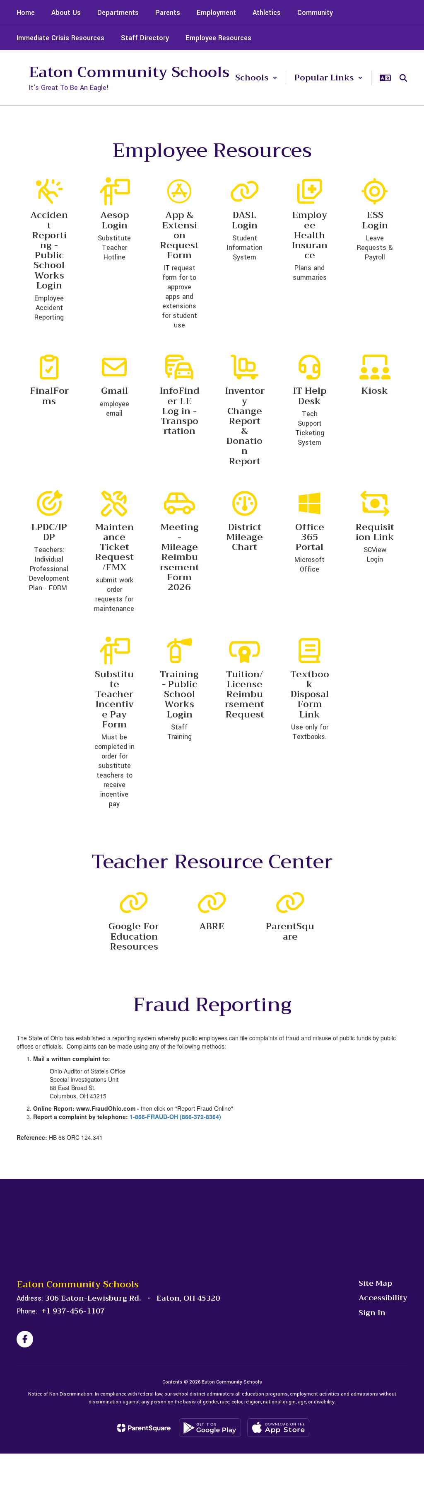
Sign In (372, 1312)
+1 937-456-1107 (73, 1311)
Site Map (375, 1283)
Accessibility (383, 1297)
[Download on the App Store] (278, 1427)
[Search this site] (403, 78)
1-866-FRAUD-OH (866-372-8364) (175, 1116)
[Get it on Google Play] (210, 1427)
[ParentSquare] (144, 1428)
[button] (256, 77)
